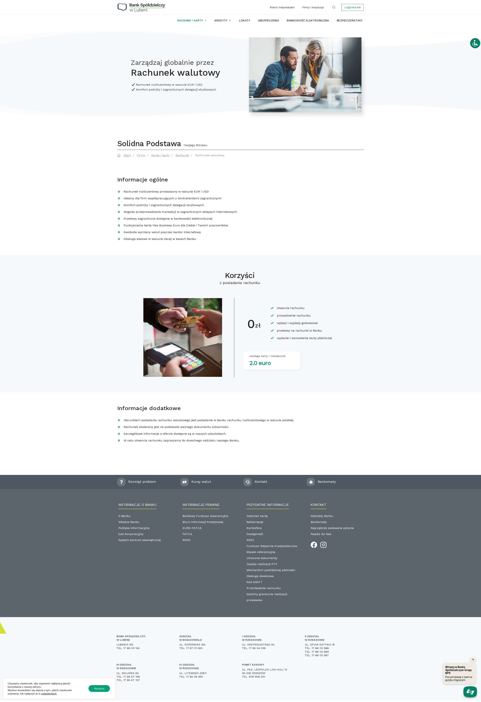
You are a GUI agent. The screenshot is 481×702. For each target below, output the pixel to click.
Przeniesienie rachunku (264, 588)
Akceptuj (99, 688)
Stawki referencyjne (261, 552)
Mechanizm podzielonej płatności (271, 570)
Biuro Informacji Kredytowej (202, 522)
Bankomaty (319, 522)
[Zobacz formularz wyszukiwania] (335, 7)
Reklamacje (255, 522)
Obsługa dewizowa (260, 576)
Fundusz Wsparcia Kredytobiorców (272, 546)
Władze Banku (128, 522)
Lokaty (244, 20)
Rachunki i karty (190, 20)
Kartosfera (254, 528)
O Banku (124, 516)
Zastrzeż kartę (257, 516)
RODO (186, 540)
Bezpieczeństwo (349, 20)
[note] (305, 74)
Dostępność (255, 534)
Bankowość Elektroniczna (308, 20)
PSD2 (250, 540)
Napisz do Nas (321, 534)
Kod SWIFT (254, 582)
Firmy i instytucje (313, 7)
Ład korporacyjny (130, 534)
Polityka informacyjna (134, 528)
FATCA (187, 534)
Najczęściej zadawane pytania (332, 528)
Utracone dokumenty (262, 558)
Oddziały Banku (322, 516)
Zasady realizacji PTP (262, 564)
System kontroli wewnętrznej (139, 540)
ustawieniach (49, 693)
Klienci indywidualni (282, 7)
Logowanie (352, 7)
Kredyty (221, 20)
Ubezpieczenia (268, 20)
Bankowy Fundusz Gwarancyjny (205, 516)
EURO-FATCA (192, 528)
